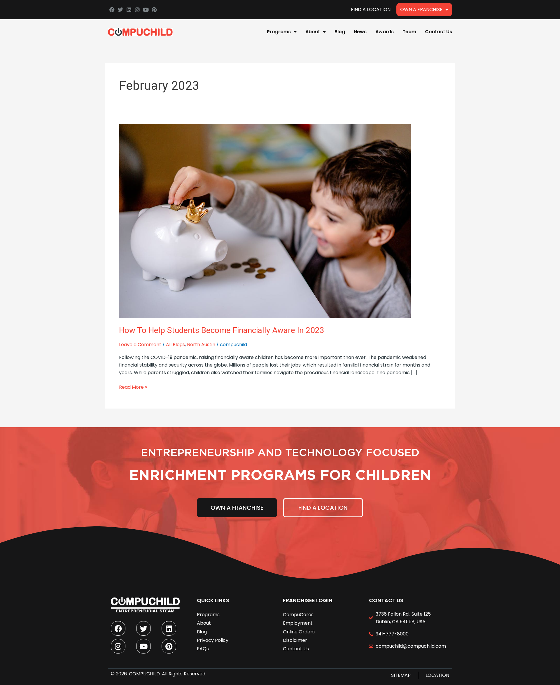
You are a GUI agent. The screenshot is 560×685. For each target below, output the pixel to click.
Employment (298, 623)
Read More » (133, 386)
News (360, 31)
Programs (279, 31)
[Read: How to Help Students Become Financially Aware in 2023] (265, 220)
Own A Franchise (421, 9)
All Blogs (175, 344)
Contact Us (438, 31)
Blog (340, 31)
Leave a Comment (140, 344)
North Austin (201, 344)
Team (409, 31)
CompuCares (298, 614)
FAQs (203, 648)
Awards (384, 31)
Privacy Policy (212, 640)
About (312, 31)
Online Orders (299, 631)
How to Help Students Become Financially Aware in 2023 (221, 330)
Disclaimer (295, 640)
